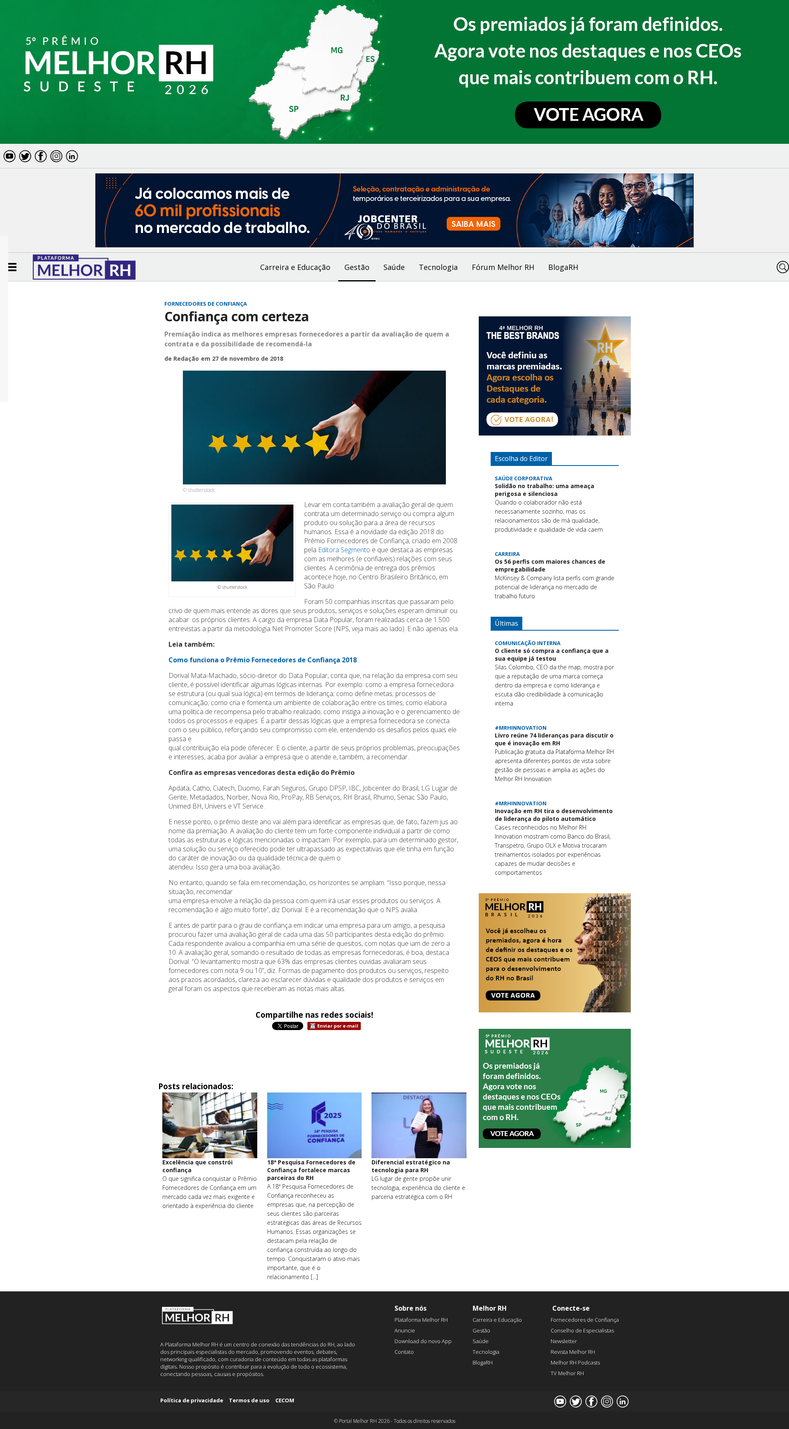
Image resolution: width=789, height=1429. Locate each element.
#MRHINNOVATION (521, 727)
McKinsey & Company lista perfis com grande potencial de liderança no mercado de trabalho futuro (554, 587)
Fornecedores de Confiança (205, 303)
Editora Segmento (344, 549)
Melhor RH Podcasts (575, 1362)
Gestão (356, 267)
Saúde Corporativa (523, 478)
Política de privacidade (191, 1400)
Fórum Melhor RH (503, 267)
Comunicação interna (528, 643)
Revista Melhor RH (573, 1351)
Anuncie (404, 1330)
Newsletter (564, 1341)
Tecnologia (438, 267)
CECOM (284, 1400)
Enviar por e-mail (337, 1026)
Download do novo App (423, 1341)
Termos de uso (249, 1400)
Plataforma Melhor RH (421, 1319)
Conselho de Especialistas (582, 1330)
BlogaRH (563, 267)
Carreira (507, 554)
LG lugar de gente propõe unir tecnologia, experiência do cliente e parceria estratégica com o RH (418, 1188)
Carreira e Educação (295, 267)
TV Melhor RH (567, 1373)
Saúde (394, 267)
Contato (404, 1351)
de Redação (181, 358)
